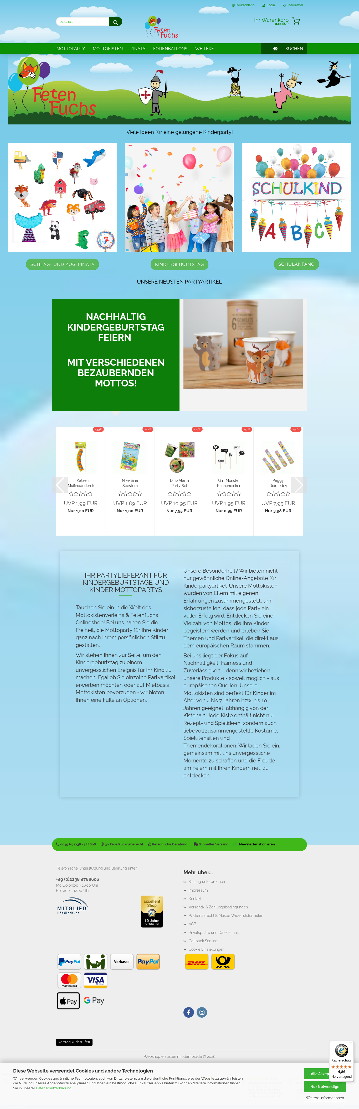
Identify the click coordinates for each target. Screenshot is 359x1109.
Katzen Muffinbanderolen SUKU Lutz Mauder (83, 482)
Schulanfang (296, 264)
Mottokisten (108, 48)
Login (270, 5)
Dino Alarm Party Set (179, 482)
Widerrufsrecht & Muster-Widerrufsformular (226, 915)
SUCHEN (294, 48)
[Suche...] (115, 21)
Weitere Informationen (325, 1098)
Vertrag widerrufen (74, 1042)
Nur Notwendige (324, 1087)
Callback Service (203, 941)
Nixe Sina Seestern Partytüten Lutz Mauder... (130, 482)
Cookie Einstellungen (206, 949)
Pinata (138, 48)
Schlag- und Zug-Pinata (62, 264)
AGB (192, 924)
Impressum (198, 890)
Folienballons (170, 48)
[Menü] (350, 1044)
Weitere (204, 48)
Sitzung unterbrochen (207, 882)
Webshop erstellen (160, 1056)
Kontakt (195, 899)
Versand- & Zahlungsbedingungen (218, 907)
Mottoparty (71, 48)
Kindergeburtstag (179, 264)
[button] (60, 485)
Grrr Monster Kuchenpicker (228, 482)
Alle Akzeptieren (325, 1074)
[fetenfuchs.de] (161, 27)
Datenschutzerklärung (53, 1088)
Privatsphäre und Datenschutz (214, 932)
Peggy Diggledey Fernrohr (278, 482)
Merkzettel (294, 5)
